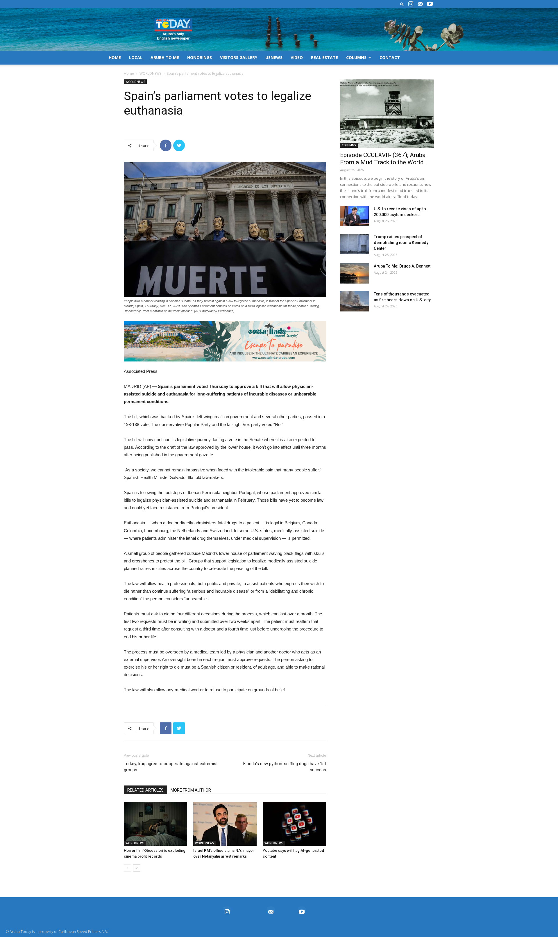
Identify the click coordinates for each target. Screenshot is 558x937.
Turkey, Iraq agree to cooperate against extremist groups (171, 766)
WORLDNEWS (150, 73)
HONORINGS (199, 57)
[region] (225, 341)
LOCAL (135, 57)
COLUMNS (356, 57)
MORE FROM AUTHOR (191, 790)
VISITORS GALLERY (238, 57)
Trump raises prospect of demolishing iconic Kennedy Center (401, 242)
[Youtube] (429, 4)
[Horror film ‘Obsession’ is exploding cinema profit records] (155, 824)
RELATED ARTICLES (145, 790)
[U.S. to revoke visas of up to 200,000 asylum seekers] (354, 216)
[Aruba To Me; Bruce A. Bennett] (354, 273)
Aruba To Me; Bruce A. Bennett (402, 266)
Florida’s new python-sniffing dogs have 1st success (284, 766)
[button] (402, 4)
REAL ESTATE (324, 57)
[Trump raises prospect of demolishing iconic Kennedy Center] (354, 244)
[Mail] (420, 4)
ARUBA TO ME (165, 57)
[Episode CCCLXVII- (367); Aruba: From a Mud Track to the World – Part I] (387, 113)
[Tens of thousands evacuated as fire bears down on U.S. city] (354, 301)
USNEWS (273, 57)
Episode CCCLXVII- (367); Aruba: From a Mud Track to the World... (384, 159)
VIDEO (297, 57)
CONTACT (390, 57)
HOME (115, 57)
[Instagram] (410, 4)
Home (129, 73)
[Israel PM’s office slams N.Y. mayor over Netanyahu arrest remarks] (225, 824)
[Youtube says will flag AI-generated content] (294, 824)
